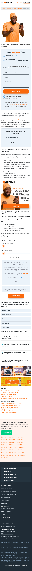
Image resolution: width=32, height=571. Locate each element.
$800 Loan (12, 442)
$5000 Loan (20, 447)
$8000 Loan (20, 450)
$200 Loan (12, 437)
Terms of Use (23, 104)
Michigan (19, 8)
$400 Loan (4, 439)
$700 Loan (4, 442)
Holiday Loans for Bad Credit (8, 394)
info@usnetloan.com (9, 526)
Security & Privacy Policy (7, 508)
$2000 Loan (20, 445)
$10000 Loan (12, 452)
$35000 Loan (4, 457)
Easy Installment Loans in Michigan (10, 119)
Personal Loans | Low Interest (8, 494)
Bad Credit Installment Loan (8, 531)
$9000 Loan (4, 452)
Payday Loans (6, 310)
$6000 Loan (4, 450)
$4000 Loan (12, 447)
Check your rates (26, 2)
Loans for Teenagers (6, 396)
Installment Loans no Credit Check (10, 536)
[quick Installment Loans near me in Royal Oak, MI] (16, 194)
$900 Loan (20, 442)
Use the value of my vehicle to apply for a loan (18, 67)
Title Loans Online (5, 497)
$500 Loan (12, 439)
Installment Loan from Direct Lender (10, 539)
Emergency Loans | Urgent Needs (9, 407)
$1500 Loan (12, 445)
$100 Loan (3, 437)
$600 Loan (20, 439)
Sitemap (3, 514)
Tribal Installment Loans (7, 534)
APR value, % (13, 257)
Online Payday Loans (6, 488)
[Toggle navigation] (2, 3)
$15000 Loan (20, 452)
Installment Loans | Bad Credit (8, 491)
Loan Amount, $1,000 (7, 243)
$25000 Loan (12, 455)
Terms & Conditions (6, 511)
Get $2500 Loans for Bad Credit (9, 392)
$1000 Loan (4, 445)
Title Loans (5, 319)
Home (3, 8)
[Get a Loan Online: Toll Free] (21, 2)
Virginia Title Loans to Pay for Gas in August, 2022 (14, 398)
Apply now (16, 296)
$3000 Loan (4, 447)
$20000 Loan (4, 455)
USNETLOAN (16, 565)
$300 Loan (20, 437)
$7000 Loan (12, 450)
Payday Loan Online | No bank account (11, 405)
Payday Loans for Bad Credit (8, 409)
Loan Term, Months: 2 (7, 250)
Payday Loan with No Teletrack (9, 412)
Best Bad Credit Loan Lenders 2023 (10, 391)
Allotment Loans (6, 323)
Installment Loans (11, 8)
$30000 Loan (21, 455)
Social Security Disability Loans (9, 411)
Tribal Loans (5, 327)
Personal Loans (6, 314)
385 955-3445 (9, 523)
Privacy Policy (14, 104)
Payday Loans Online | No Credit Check (11, 403)
